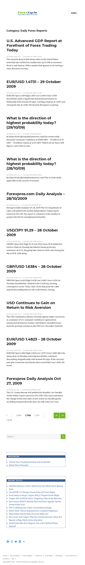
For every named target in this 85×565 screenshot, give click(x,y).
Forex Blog (48, 555)
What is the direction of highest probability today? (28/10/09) (31, 164)
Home (5, 555)
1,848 (9, 420)
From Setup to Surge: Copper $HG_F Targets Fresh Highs (34, 495)
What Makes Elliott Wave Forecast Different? (28, 514)
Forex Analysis (15, 555)
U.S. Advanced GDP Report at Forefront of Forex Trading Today (34, 45)
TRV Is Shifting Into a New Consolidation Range (30, 508)
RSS (13, 559)
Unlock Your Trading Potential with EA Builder (30, 462)
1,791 (37, 415)
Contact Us (38, 555)
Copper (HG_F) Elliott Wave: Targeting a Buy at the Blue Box (35, 498)
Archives (6, 559)
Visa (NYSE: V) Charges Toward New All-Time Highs (32, 492)
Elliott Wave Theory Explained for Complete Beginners (33, 511)
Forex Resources (71, 555)
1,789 (19, 415)
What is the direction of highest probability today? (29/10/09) (31, 123)
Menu (74, 13)
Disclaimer (59, 555)
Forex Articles (27, 555)
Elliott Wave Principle (18, 465)
